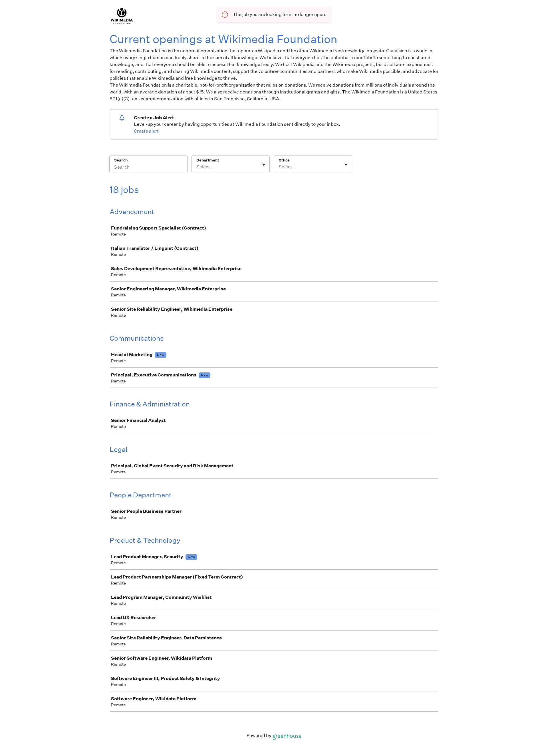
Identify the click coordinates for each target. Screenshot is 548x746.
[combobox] (196, 167)
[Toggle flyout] (263, 164)
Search (121, 160)
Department (207, 160)
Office (284, 160)
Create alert (146, 131)
